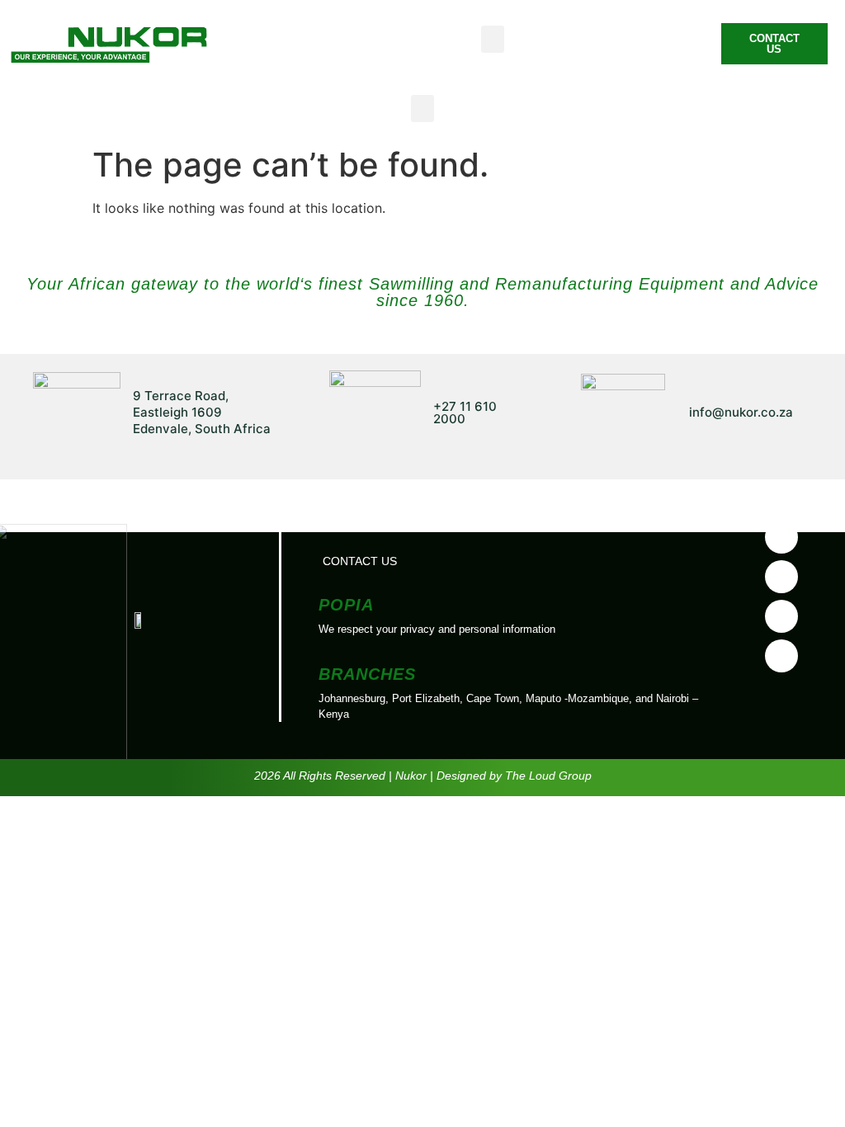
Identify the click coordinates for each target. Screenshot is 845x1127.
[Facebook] (781, 537)
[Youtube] (781, 576)
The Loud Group (548, 775)
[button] (492, 39)
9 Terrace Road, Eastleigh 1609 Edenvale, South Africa (202, 412)
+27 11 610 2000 (465, 412)
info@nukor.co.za (741, 412)
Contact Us (360, 561)
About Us (352, 523)
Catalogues (588, 523)
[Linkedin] (781, 616)
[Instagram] (781, 655)
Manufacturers (465, 523)
